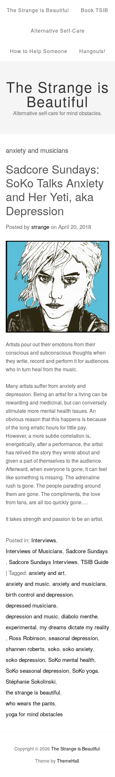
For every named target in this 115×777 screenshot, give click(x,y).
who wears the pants (30, 703)
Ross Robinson (27, 638)
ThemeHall (68, 760)
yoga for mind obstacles (34, 714)
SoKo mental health (71, 659)
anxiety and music (27, 583)
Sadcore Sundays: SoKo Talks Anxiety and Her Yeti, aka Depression (55, 189)
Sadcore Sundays (87, 551)
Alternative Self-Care (58, 30)
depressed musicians (31, 605)
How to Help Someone (38, 51)
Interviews (43, 540)
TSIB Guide (94, 562)
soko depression (25, 659)
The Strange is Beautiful (38, 10)
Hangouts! (92, 51)
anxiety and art (47, 573)
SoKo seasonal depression (37, 670)
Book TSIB (94, 10)
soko (53, 649)
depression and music (32, 616)
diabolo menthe (79, 616)
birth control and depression (39, 594)
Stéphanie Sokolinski (31, 681)
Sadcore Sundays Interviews (43, 562)
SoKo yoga (85, 670)
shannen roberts (25, 649)
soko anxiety (78, 649)
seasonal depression (73, 638)
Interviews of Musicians (34, 551)
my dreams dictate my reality (74, 627)
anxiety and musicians (79, 583)
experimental (21, 627)
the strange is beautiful (33, 692)
